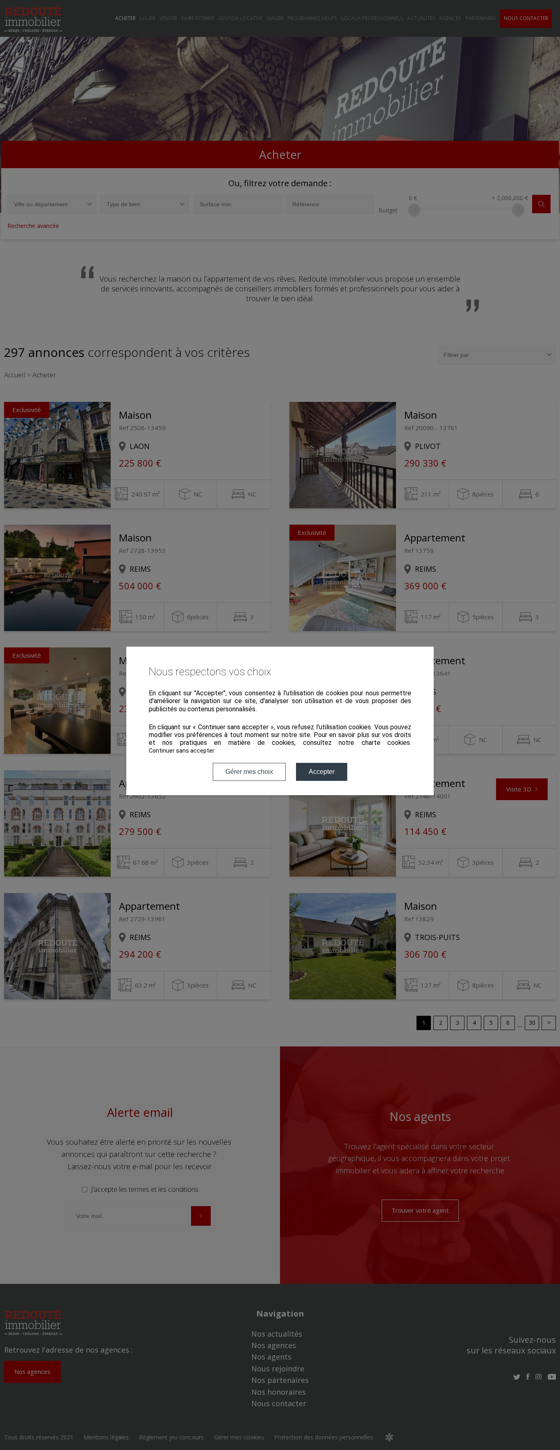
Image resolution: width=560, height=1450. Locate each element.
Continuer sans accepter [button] (181, 750)
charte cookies (386, 742)
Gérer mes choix (249, 771)
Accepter (322, 771)
